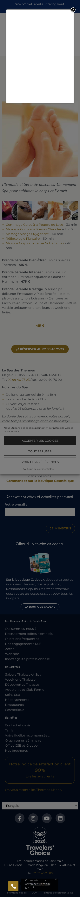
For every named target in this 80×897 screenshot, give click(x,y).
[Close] (73, 9)
